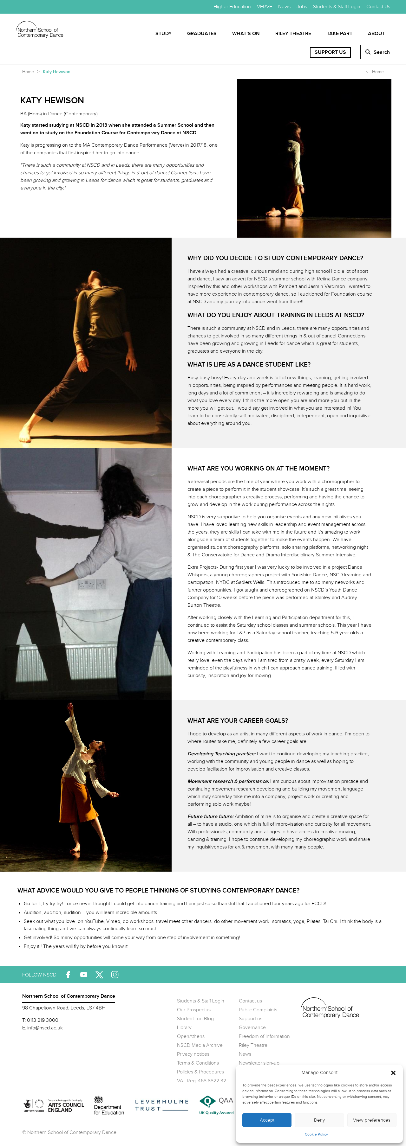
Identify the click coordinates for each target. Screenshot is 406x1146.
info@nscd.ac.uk (45, 1028)
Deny (319, 1120)
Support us (330, 52)
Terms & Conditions (198, 1063)
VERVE (264, 7)
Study (163, 34)
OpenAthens (191, 1037)
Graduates (202, 34)
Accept (267, 1120)
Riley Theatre (293, 34)
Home (28, 71)
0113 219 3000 (42, 1020)
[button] (393, 1073)
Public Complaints (258, 1010)
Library (184, 1028)
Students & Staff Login (336, 7)
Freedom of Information (264, 1037)
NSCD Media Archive (200, 1045)
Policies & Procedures (200, 1072)
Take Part (339, 34)
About (376, 34)
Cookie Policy (316, 1134)
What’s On (246, 34)
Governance (252, 1028)
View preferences (371, 1120)
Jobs (302, 7)
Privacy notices (193, 1054)
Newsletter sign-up (259, 1063)
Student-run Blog (195, 1019)
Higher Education (232, 7)
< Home (375, 71)
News (284, 7)
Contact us (250, 1001)
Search (382, 52)
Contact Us (378, 7)
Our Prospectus (194, 1010)
